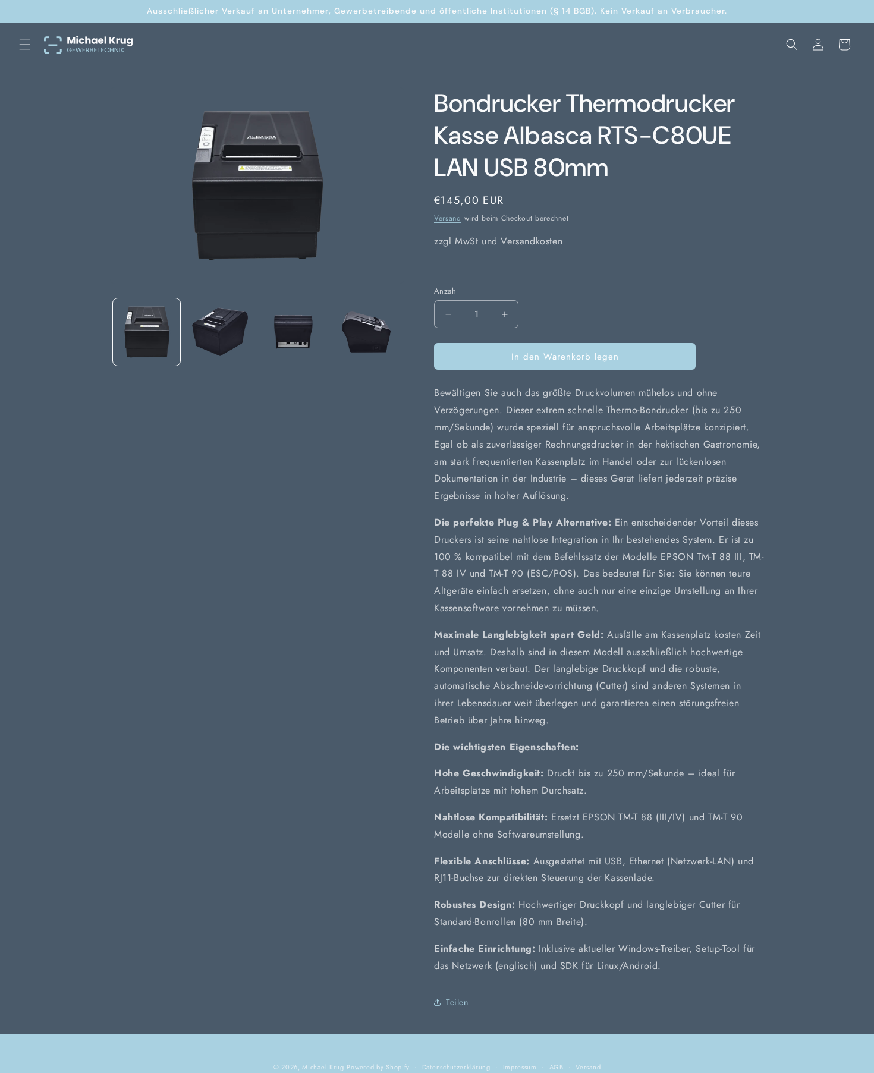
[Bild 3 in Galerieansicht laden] (293, 332)
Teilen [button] (457, 1002)
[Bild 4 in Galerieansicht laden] (366, 332)
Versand (447, 218)
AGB (556, 1066)
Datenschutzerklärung (456, 1066)
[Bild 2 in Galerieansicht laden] (219, 332)
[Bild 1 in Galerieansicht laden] (146, 332)
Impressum (520, 1066)
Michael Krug (323, 1067)
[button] (25, 45)
